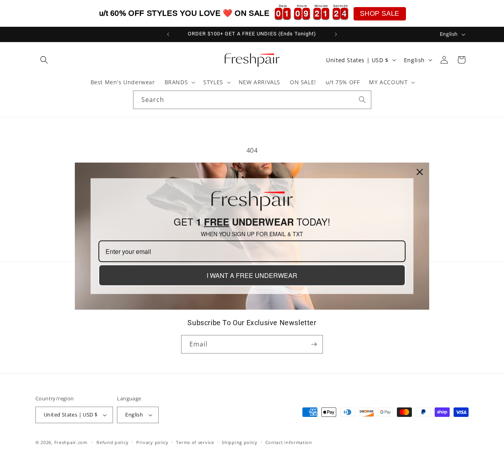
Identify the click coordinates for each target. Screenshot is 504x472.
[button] (44, 59)
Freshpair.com (70, 442)
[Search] (362, 99)
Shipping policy (240, 442)
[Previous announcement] (168, 34)
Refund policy (112, 442)
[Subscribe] (313, 344)
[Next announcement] (336, 34)
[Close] (419, 171)
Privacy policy (152, 442)
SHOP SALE (379, 13)
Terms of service (195, 442)
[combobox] (252, 100)
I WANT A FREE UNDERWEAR (252, 275)
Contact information (288, 442)
